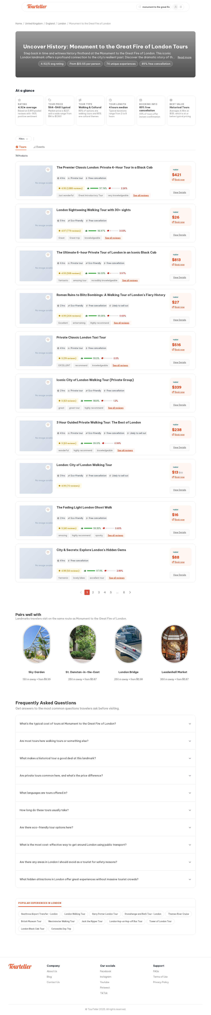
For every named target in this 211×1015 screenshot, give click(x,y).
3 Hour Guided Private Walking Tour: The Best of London (99, 422)
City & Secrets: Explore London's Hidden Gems (91, 550)
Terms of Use (160, 976)
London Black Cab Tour (32, 929)
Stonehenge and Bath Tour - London (143, 914)
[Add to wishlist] (48, 169)
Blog (49, 976)
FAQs (156, 971)
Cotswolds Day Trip (61, 929)
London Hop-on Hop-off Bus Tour (125, 921)
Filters (21, 139)
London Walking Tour (74, 914)
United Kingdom (34, 23)
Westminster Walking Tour (61, 921)
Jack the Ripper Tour (92, 921)
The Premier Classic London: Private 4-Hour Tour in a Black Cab (105, 167)
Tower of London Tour (160, 921)
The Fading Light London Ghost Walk (84, 507)
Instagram (105, 976)
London (62, 23)
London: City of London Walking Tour (84, 465)
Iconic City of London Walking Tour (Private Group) (95, 380)
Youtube (104, 982)
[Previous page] (81, 592)
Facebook (105, 971)
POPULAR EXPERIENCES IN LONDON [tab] (39, 903)
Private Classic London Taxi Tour (81, 337)
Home (18, 23)
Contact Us (53, 982)
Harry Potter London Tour (105, 914)
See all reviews (141, 195)
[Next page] (130, 592)
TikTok (103, 993)
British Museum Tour (31, 921)
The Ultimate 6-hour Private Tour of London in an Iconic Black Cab (106, 252)
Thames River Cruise (178, 914)
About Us (52, 971)
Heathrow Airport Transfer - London (39, 914)
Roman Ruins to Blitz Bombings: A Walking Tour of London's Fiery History (111, 295)
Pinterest (105, 987)
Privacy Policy (161, 982)
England (50, 23)
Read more (185, 57)
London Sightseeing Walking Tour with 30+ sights (94, 210)
